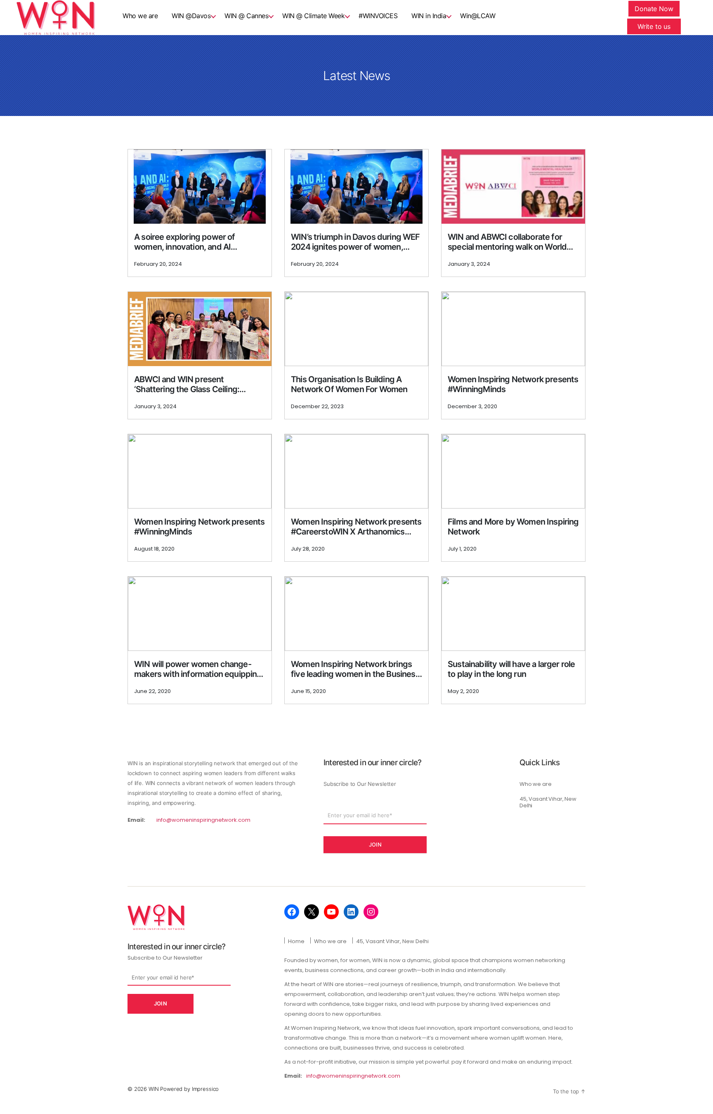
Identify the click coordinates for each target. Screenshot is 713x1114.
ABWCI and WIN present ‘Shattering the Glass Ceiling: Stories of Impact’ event (186, 384)
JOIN (375, 844)
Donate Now (654, 9)
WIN (154, 1089)
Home (296, 941)
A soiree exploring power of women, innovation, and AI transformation (184, 242)
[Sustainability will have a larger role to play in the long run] (513, 614)
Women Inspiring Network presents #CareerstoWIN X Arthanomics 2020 (356, 527)
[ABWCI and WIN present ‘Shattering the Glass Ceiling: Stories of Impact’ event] (200, 329)
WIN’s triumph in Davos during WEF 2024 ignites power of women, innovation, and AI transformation (355, 242)
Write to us (654, 26)
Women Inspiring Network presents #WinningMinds (513, 384)
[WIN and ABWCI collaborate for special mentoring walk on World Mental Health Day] (513, 186)
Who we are (535, 784)
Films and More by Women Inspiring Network (513, 527)
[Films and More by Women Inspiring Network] (513, 471)
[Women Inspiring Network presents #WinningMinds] (513, 329)
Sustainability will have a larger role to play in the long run (511, 669)
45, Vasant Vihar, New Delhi (547, 802)
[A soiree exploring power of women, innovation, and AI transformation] (200, 186)
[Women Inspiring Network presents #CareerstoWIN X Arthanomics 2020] (356, 471)
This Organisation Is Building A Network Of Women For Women (349, 384)
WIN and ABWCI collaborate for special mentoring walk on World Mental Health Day (507, 242)
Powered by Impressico (189, 1089)
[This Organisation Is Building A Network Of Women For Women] (356, 329)
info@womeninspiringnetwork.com (203, 820)
